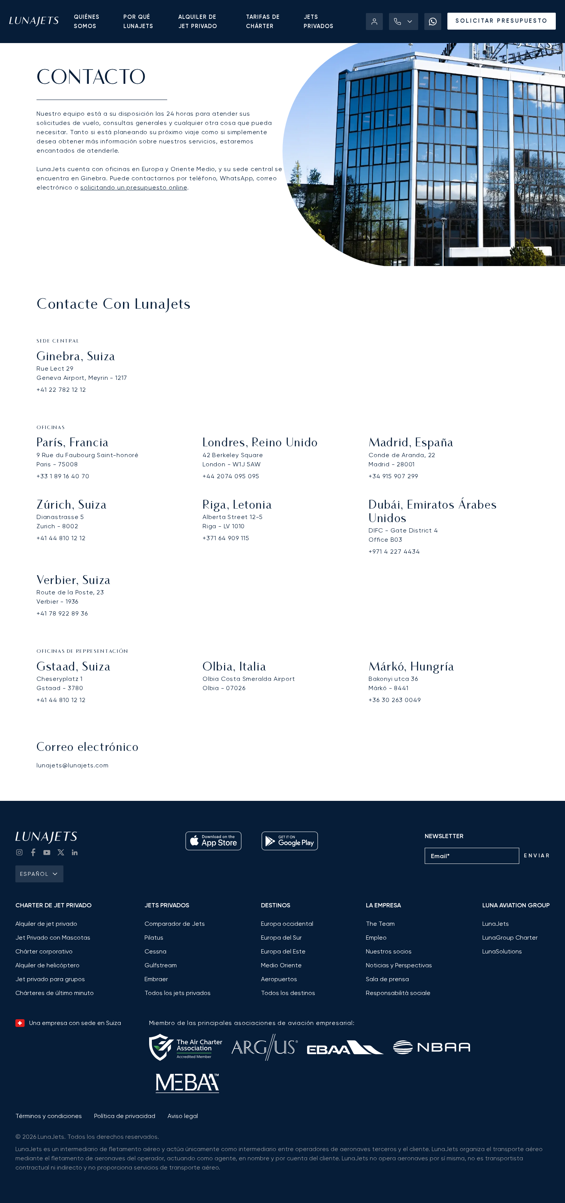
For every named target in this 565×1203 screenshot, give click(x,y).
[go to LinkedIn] (74, 852)
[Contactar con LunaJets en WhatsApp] (432, 21)
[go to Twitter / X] (61, 852)
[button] (403, 21)
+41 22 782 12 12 (61, 389)
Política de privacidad (124, 1116)
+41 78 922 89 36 (62, 613)
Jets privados (319, 21)
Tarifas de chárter (263, 21)
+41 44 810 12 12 (61, 538)
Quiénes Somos (87, 21)
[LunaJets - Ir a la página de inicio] (33, 22)
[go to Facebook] (33, 852)
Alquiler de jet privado (197, 21)
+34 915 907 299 (393, 476)
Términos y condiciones (48, 1116)
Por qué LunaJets (138, 21)
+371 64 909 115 (226, 538)
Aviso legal (183, 1116)
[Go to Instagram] (19, 852)
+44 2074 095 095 (231, 476)
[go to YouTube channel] (47, 852)
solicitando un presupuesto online (133, 187)
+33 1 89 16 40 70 (63, 476)
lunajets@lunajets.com (73, 765)
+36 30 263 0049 (395, 700)
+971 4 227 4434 (394, 551)
